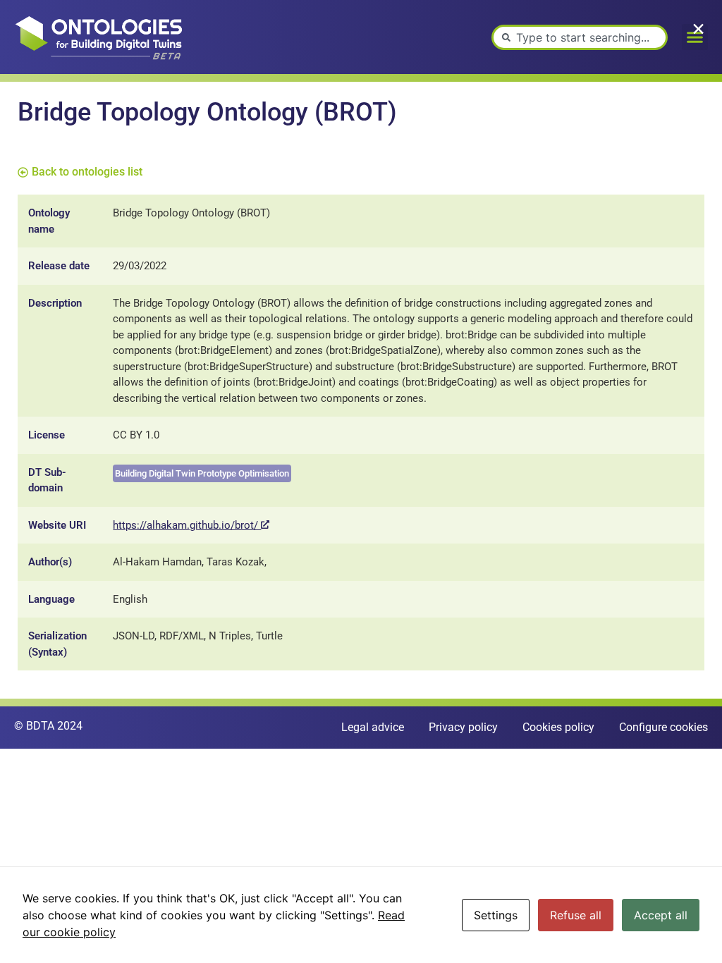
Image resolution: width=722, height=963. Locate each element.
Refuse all (575, 915)
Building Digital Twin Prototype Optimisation (202, 473)
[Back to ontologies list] (23, 172)
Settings (496, 915)
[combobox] (579, 37)
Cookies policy (558, 727)
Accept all (660, 915)
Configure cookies (663, 727)
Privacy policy (463, 727)
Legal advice (372, 727)
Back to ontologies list (87, 171)
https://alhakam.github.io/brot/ (187, 525)
